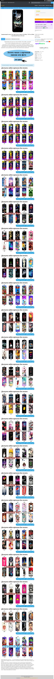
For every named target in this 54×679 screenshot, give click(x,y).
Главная (36, 5)
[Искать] (52, 3)
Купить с (42, 21)
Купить (44, 19)
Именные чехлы (48, 5)
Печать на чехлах (41, 5)
